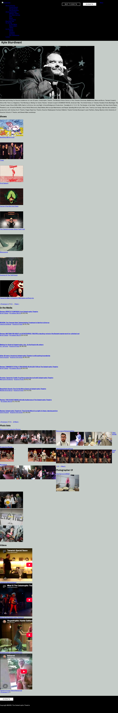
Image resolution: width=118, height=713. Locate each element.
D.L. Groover (4, 346)
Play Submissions (14, 35)
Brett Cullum (4, 313)
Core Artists (12, 19)
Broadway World (15, 313)
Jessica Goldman (5, 324)
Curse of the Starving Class (9, 206)
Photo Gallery (13, 26)
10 (14, 422)
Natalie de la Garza (6, 390)
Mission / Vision (14, 13)
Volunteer (12, 32)
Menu (101, 2)
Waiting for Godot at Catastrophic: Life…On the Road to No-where (21, 345)
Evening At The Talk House (9, 275)
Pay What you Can (14, 15)
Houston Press (17, 324)
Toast (2, 160)
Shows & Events (10, 5)
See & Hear (9, 22)
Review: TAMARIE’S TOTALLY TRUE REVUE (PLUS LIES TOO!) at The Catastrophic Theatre (29, 367)
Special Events (13, 8)
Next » (17, 304)
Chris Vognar (4, 357)
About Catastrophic (11, 11)
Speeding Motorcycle (7, 137)
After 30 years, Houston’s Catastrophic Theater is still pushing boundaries (25, 356)
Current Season (13, 7)
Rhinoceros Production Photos (10, 429)
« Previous (3, 304)
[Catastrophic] (6, 2)
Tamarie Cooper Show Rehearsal (11, 690)
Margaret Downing (6, 379)
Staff (10, 16)
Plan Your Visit (10, 21)
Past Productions (14, 10)
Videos (11, 27)
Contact (8, 36)
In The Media (13, 24)
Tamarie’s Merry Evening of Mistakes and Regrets (17, 298)
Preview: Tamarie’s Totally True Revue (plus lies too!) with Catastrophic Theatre (26, 378)
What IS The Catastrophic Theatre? (12, 617)
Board (11, 18)
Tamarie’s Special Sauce (8, 582)
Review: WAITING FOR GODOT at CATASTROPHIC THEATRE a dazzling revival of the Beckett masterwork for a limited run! (39, 333)
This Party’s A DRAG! (63, 474)
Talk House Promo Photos (64, 449)
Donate (11, 30)
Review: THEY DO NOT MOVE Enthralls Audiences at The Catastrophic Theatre (26, 400)
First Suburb (4, 183)
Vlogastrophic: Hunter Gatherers (11, 653)
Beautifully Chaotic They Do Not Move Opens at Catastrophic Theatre (23, 389)
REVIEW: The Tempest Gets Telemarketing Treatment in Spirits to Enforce (24, 322)
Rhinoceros (4, 252)
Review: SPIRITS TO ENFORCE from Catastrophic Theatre (19, 311)
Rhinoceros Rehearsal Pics (65, 431)
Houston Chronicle (16, 357)
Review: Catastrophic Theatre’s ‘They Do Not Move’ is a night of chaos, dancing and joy (29, 411)
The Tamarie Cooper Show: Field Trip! (12, 229)
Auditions (12, 33)
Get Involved (9, 29)
